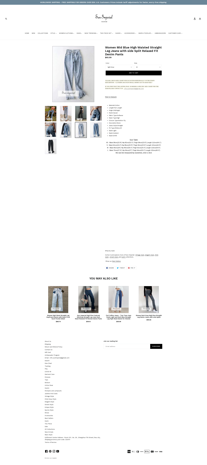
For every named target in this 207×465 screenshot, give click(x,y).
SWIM (79, 33)
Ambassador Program (52, 355)
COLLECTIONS (43, 33)
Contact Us (48, 349)
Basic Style (48, 435)
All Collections (50, 429)
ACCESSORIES (129, 33)
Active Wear (49, 385)
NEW (33, 33)
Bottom (47, 382)
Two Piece (48, 424)
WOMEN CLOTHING (66, 33)
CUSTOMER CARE (174, 33)
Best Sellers (116, 261)
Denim (47, 388)
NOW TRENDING (91, 33)
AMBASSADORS (160, 33)
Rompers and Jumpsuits (53, 391)
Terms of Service (50, 442)
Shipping (48, 344)
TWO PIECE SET (106, 33)
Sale (46, 426)
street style (114, 257)
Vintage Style (49, 396)
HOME (27, 33)
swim (123, 257)
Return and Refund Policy (53, 347)
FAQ (46, 369)
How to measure (111, 97)
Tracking (47, 366)
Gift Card (48, 352)
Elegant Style (49, 402)
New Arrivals (49, 432)
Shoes (47, 413)
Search (47, 360)
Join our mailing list (111, 341)
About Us (48, 341)
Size (135, 63)
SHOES (118, 33)
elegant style (149, 255)
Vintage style (139, 255)
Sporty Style (49, 410)
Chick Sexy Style (50, 399)
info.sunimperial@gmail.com (134, 88)
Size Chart (48, 363)
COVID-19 (48, 371)
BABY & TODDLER (145, 33)
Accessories (49, 415)
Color (107, 63)
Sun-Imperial (52, 458)
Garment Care (49, 374)
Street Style (49, 404)
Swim (47, 421)
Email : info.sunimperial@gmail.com (57, 358)
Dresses (47, 377)
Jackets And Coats (51, 393)
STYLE (53, 33)
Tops (46, 380)
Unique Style (49, 407)
